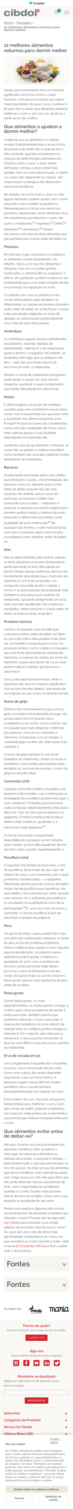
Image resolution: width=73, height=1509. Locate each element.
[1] (34, 222)
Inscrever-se (36, 1400)
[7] (43, 826)
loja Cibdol (11, 1222)
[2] (52, 222)
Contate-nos (36, 1337)
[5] (41, 228)
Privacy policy (55, 1439)
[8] (24, 907)
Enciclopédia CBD (28, 1246)
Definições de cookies (53, 1498)
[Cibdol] (22, 11)
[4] (19, 228)
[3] (64, 222)
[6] (49, 521)
